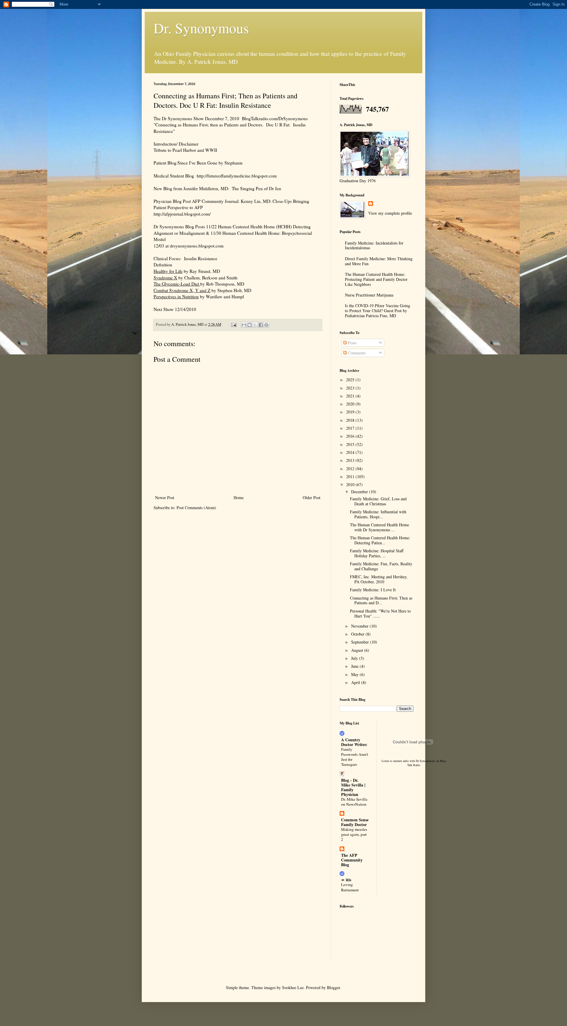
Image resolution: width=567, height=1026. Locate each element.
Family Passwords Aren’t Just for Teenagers (354, 757)
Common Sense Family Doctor (355, 822)
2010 (351, 484)
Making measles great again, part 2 (354, 834)
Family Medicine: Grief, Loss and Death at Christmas (378, 501)
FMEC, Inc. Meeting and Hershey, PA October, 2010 (379, 579)
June (355, 666)
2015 (351, 444)
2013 (351, 460)
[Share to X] (255, 325)
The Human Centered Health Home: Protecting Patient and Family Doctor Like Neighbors (376, 279)
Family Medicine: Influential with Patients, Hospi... (378, 514)
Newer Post (164, 497)
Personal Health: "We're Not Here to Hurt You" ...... (380, 613)
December (360, 491)
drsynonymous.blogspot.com (197, 246)
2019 (351, 412)
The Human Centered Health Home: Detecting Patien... (380, 540)
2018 (351, 420)
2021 (351, 396)
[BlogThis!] (249, 325)
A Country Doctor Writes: (354, 742)
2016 (351, 436)
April (356, 682)
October (358, 634)
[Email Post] (233, 324)
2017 (351, 428)
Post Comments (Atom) (196, 507)
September (360, 642)
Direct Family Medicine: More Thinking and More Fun (379, 261)
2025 (351, 379)
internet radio (401, 761)
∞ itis (346, 880)
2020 (351, 404)
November (360, 626)
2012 (351, 468)
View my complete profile (390, 213)
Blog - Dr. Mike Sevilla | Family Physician (353, 787)
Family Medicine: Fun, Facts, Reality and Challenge (381, 566)
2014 (351, 452)
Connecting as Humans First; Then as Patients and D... (381, 600)
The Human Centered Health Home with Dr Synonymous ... (379, 527)
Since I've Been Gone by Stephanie (210, 163)
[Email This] (244, 325)
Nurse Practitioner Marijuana (369, 295)
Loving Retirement (350, 887)
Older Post (311, 497)
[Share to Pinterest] (266, 325)
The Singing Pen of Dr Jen (255, 188)
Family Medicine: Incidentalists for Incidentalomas (374, 245)
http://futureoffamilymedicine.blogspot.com (235, 176)
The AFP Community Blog (352, 860)
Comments (356, 353)
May (355, 674)
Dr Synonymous (425, 761)
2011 (351, 476)
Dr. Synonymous (201, 27)
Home (239, 497)
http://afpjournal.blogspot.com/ (182, 214)
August (357, 650)
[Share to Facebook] (261, 325)
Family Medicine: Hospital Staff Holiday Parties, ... (376, 553)
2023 (351, 388)
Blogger (333, 987)
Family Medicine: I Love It (373, 589)
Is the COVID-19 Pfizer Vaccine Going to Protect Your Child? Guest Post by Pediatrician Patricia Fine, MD (377, 310)
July (355, 658)
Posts (351, 343)
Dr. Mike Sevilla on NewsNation (354, 802)
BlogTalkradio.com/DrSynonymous (275, 118)
